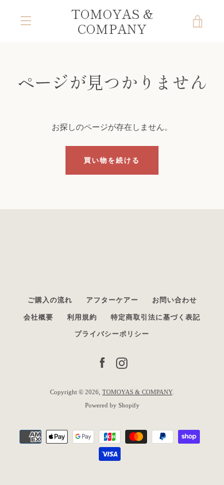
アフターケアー (112, 300)
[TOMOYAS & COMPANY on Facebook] (102, 362)
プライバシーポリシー (112, 334)
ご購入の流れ (50, 300)
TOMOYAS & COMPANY (112, 21)
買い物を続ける (112, 160)
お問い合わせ (174, 300)
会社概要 (38, 317)
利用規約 (82, 317)
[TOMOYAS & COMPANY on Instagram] (122, 362)
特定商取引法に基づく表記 (155, 317)
